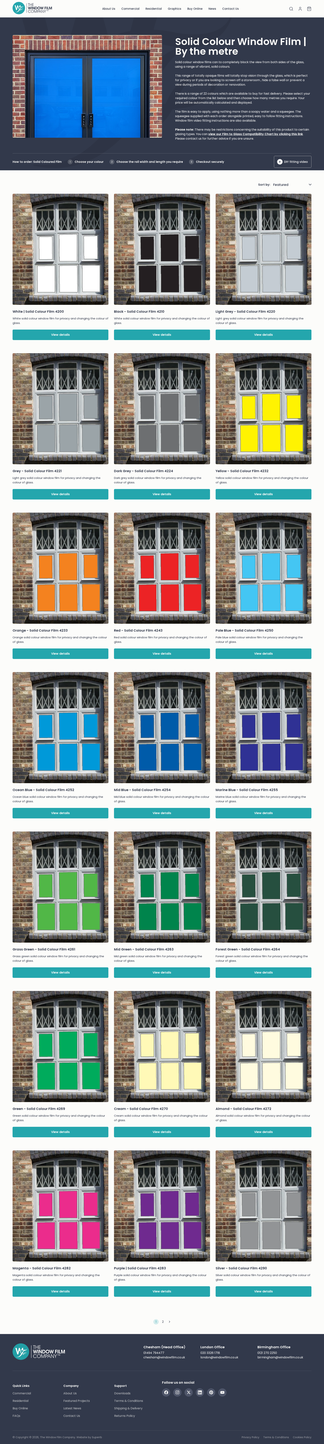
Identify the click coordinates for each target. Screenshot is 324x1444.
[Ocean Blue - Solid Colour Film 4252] (60, 730)
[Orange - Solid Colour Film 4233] (60, 570)
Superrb (97, 1437)
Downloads (122, 1393)
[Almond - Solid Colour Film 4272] (263, 1049)
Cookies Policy (302, 1437)
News (212, 9)
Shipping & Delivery (128, 1408)
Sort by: (264, 184)
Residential (154, 9)
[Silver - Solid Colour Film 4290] (263, 1208)
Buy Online (194, 9)
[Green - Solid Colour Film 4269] (60, 1049)
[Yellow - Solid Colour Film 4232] (263, 411)
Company (71, 1386)
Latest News (72, 1408)
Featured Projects (76, 1401)
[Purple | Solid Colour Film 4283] (162, 1208)
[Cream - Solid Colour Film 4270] (162, 1049)
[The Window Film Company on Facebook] (166, 1392)
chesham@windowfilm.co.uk (164, 1357)
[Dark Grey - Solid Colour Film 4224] (162, 411)
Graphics (174, 9)
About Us (108, 9)
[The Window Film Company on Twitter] (188, 1392)
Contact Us (230, 9)
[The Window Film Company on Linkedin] (200, 1392)
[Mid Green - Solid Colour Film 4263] (162, 889)
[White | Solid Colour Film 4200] (60, 251)
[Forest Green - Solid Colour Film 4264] (263, 889)
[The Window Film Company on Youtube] (222, 1392)
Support (120, 1386)
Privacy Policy (250, 1437)
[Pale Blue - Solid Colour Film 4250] (263, 570)
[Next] (169, 1321)
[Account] (300, 9)
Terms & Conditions (128, 1401)
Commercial (130, 9)
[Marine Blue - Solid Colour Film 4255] (263, 730)
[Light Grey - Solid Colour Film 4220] (263, 251)
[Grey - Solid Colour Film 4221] (60, 411)
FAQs (16, 1416)
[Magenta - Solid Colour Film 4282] (60, 1208)
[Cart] (309, 9)
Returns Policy (124, 1416)
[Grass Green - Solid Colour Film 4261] (60, 889)
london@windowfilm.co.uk (219, 1357)
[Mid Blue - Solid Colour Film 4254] (162, 730)
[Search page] (291, 9)
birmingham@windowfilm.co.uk (280, 1357)
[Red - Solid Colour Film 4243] (162, 570)
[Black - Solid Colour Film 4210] (162, 251)
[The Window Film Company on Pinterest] (211, 1392)
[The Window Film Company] (32, 9)
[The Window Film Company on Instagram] (177, 1392)
